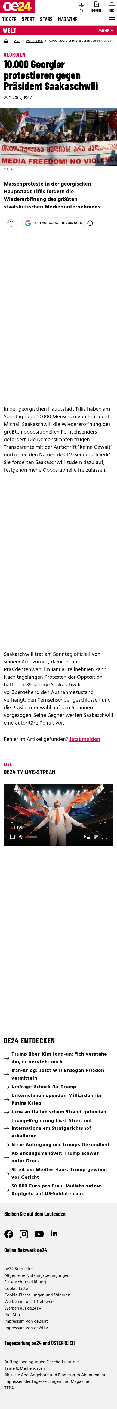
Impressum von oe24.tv (26, 1328)
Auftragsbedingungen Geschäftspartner (41, 1362)
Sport (28, 19)
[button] (59, 815)
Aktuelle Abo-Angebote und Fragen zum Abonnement (55, 1375)
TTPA (9, 1388)
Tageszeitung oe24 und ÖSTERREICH (39, 1343)
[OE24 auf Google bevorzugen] (90, 223)
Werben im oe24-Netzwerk (29, 1301)
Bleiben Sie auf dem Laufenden (35, 1213)
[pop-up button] (95, 836)
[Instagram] (24, 1234)
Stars (46, 19)
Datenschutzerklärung (25, 1282)
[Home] (6, 41)
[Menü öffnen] (111, 19)
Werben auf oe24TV (22, 1308)
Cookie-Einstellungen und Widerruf (37, 1295)
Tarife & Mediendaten (24, 1368)
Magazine (68, 19)
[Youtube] (39, 1234)
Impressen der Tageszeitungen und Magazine (46, 1381)
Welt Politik (34, 41)
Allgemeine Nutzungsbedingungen (37, 1275)
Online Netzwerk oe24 (25, 1250)
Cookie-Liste (16, 1288)
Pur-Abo (12, 1315)
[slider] (32, 837)
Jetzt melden (84, 739)
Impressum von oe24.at (26, 1321)
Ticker (9, 19)
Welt (10, 30)
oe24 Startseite (18, 1269)
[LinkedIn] (54, 1234)
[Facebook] (8, 1234)
